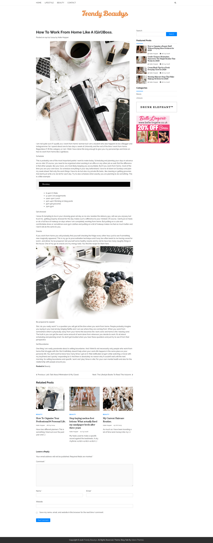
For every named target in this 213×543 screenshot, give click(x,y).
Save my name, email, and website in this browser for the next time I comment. (71, 512)
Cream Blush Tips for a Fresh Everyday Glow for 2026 (159, 69)
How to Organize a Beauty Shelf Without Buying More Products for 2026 (161, 48)
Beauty (60, 3)
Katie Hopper (63, 37)
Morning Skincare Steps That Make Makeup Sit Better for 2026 (161, 78)
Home (38, 3)
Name (39, 491)
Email (89, 491)
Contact (71, 3)
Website (39, 502)
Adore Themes (137, 540)
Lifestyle (49, 3)
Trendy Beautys (90, 540)
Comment (40, 462)
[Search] (175, 2)
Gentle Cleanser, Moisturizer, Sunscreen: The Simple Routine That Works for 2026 (161, 59)
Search (139, 31)
